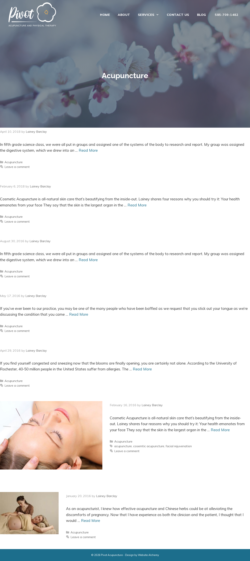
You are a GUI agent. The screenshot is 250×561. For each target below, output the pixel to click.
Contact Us (178, 15)
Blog (201, 15)
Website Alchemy (148, 555)
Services (146, 15)
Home (105, 15)
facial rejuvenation (179, 446)
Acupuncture (13, 162)
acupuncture (123, 446)
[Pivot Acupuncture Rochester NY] (33, 14)
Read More (88, 150)
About (124, 15)
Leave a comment (17, 167)
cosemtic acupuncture (148, 446)
